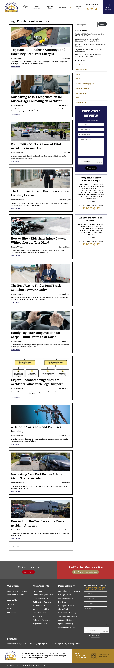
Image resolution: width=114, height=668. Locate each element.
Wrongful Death (64, 595)
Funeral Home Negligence (85, 83)
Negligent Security (66, 606)
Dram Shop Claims (40, 598)
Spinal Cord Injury (65, 624)
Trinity (64, 644)
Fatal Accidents (39, 606)
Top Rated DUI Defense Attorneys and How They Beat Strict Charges (89, 35)
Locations (62, 7)
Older (17, 547)
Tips (78, 98)
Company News (81, 69)
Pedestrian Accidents (41, 620)
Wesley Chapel (74, 644)
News (71, 7)
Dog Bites (62, 602)
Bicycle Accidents (40, 624)
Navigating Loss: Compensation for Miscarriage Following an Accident (87, 40)
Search (102, 24)
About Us (25, 7)
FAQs (78, 74)
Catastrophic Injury (66, 620)
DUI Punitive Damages (42, 602)
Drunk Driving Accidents (43, 595)
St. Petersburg (54, 644)
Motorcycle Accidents (41, 609)
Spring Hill (42, 644)
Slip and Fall (63, 609)
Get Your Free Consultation (85, 572)
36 (14, 547)
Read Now (28, 572)
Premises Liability (65, 598)
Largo (19, 644)
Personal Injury (50, 7)
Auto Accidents (37, 7)
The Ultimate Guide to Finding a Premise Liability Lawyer (89, 50)
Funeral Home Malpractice (69, 591)
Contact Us (78, 7)
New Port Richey (30, 644)
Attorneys (11, 609)
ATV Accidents (38, 616)
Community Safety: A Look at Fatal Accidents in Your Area (91, 45)
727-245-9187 (92, 9)
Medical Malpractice (83, 88)
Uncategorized (81, 102)
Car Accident (65, 153)
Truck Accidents (39, 613)
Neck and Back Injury (67, 613)
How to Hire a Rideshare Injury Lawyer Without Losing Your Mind (88, 55)
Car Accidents (38, 591)
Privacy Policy (40, 665)
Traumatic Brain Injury (67, 616)
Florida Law (66, 58)
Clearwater (11, 644)
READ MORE (15, 67)
